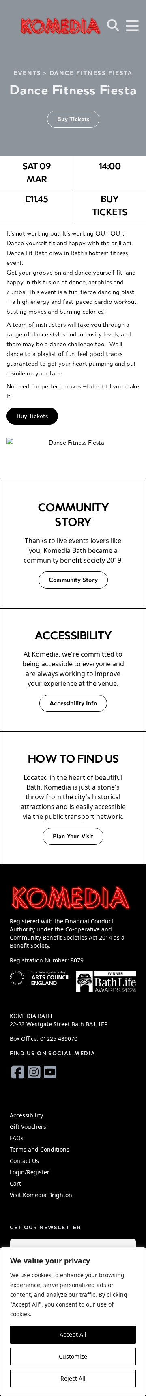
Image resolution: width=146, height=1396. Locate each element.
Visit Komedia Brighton (41, 1195)
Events (27, 73)
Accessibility (26, 1115)
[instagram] (34, 1072)
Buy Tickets (73, 119)
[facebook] (17, 1072)
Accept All (73, 1334)
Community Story (73, 580)
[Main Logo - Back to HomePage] (49, 26)
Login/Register (29, 1172)
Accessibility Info (73, 703)
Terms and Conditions (39, 1149)
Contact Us (24, 1161)
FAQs (17, 1138)
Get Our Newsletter (45, 1227)
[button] (113, 25)
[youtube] (50, 1072)
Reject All (73, 1378)
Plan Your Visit (73, 836)
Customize (73, 1356)
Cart (15, 1183)
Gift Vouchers (28, 1126)
